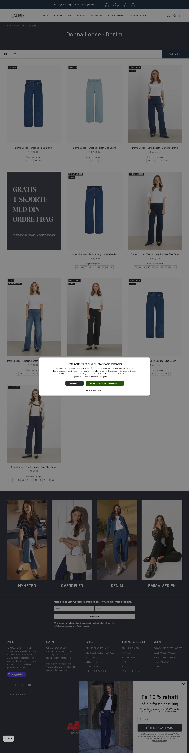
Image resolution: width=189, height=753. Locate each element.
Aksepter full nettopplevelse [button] (104, 383)
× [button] (147, 360)
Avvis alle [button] (74, 383)
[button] (94, 390)
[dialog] (94, 377)
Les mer (111, 376)
